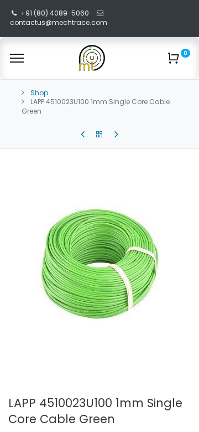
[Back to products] (99, 134)
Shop (39, 92)
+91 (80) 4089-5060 (54, 13)
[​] (83, 134)
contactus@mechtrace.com (59, 22)
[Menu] (17, 58)
